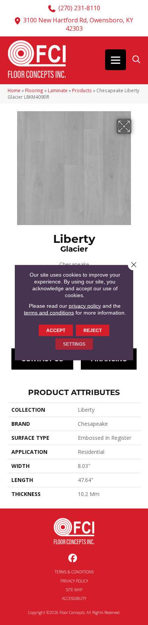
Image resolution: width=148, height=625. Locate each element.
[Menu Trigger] (115, 59)
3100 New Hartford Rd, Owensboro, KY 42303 (78, 24)
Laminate (58, 90)
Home (14, 90)
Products (82, 90)
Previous (11, 311)
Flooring (34, 90)
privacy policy (85, 305)
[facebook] (73, 558)
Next (136, 311)
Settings (74, 343)
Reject (92, 330)
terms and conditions (49, 312)
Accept (55, 330)
